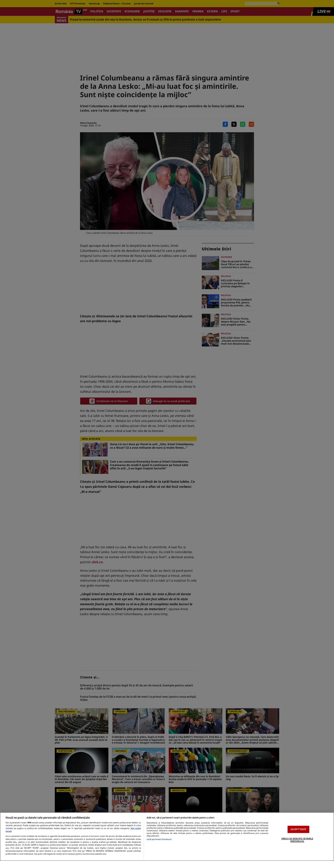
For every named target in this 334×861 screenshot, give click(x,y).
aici (7, 847)
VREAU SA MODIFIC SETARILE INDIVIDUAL (297, 840)
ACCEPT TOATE (298, 829)
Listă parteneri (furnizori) (159, 839)
